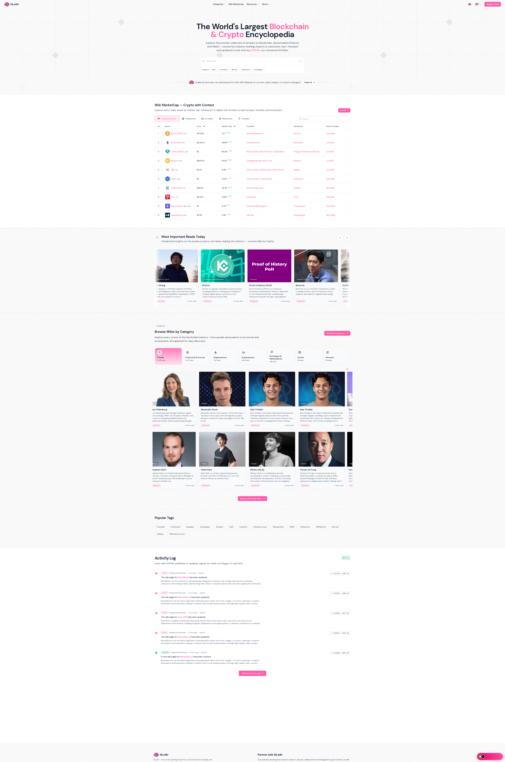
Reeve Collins (253, 151)
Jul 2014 (330, 142)
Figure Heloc (177, 206)
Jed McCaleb (265, 170)
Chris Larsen (252, 170)
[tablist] (203, 118)
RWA (292, 526)
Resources (252, 4)
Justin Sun (251, 197)
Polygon (297, 151)
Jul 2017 (330, 161)
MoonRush (183, 577)
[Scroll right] (347, 238)
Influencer (305, 526)
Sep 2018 (330, 179)
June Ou (250, 206)
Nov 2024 (330, 215)
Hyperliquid (176, 215)
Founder (161, 526)
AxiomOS (182, 617)
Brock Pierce (266, 151)
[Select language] (478, 4)
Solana (297, 188)
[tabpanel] (252, 172)
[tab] (167, 118)
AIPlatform (321, 526)
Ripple (297, 170)
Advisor (219, 526)
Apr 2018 (330, 188)
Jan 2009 (330, 133)
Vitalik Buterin (253, 142)
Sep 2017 (330, 197)
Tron (173, 197)
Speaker (190, 526)
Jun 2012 (330, 170)
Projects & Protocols (177, 573)
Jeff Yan (250, 215)
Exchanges (258, 70)
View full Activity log (250, 673)
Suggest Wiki (493, 4)
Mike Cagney (261, 206)
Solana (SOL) (176, 188)
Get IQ (299, 81)
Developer (205, 526)
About (265, 4)
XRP (173, 170)
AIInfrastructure (177, 534)
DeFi (213, 70)
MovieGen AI (184, 597)
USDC (173, 179)
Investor (244, 526)
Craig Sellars (278, 151)
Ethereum (246, 70)
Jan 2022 (330, 206)
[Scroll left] (340, 238)
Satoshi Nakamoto (255, 133)
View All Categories (335, 333)
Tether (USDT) (177, 151)
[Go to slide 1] (345, 369)
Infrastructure (260, 526)
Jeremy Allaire (253, 179)
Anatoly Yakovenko (255, 188)
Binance (174, 161)
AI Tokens (224, 70)
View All (343, 110)
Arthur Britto (278, 170)
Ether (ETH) (176, 142)
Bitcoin (235, 70)
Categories (218, 4)
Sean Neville (266, 179)
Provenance (299, 206)
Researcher (278, 526)
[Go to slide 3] (349, 369)
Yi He (270, 161)
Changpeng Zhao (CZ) (257, 161)
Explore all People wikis (250, 498)
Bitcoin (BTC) (177, 133)
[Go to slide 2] (347, 369)
